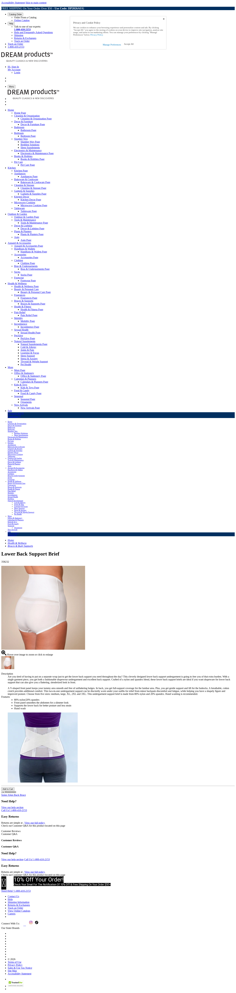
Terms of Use (14, 962)
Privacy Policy (15, 965)
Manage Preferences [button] (112, 45)
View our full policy (34, 822)
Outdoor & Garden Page (26, 217)
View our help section (12, 807)
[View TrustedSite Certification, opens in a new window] (16, 986)
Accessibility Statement (13, 2)
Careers (11, 913)
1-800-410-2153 (22, 29)
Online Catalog (22, 20)
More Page (19, 370)
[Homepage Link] (27, 61)
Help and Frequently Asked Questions (33, 32)
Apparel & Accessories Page (28, 246)
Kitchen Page (21, 170)
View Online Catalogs (19, 910)
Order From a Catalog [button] (25, 17)
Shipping (18, 35)
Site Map (12, 970)
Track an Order (22, 41)
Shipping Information (18, 902)
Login (17, 72)
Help (11, 23)
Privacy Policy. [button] (96, 35)
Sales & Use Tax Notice (20, 967)
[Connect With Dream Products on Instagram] (30, 924)
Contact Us (13, 896)
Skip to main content (36, 2)
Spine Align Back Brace (13, 795)
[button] (129, 44)
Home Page (20, 112)
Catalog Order (15, 14)
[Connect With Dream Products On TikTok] (36, 924)
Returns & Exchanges (25, 38)
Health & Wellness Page (26, 286)
